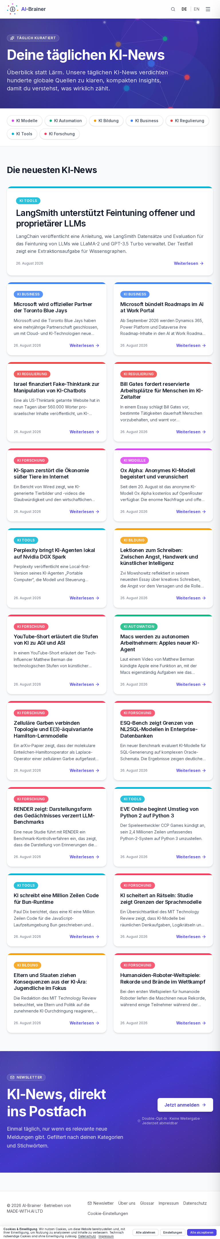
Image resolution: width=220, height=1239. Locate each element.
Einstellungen (172, 1232)
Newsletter (103, 1203)
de (184, 9)
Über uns (126, 1203)
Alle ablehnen (145, 1232)
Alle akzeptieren (201, 1232)
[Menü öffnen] (208, 9)
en (196, 9)
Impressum (169, 1203)
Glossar (147, 1203)
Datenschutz (195, 1203)
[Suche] (173, 9)
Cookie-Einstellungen (108, 1213)
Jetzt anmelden (181, 1105)
